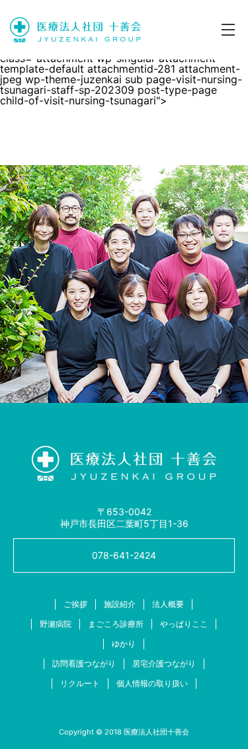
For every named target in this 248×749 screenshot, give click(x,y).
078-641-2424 (124, 555)
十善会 (75, 29)
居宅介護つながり (164, 663)
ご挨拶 (75, 604)
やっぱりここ (184, 624)
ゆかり (124, 644)
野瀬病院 (55, 624)
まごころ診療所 (116, 624)
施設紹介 (120, 604)
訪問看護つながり (84, 663)
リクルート (80, 683)
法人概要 (168, 604)
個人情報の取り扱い (152, 683)
